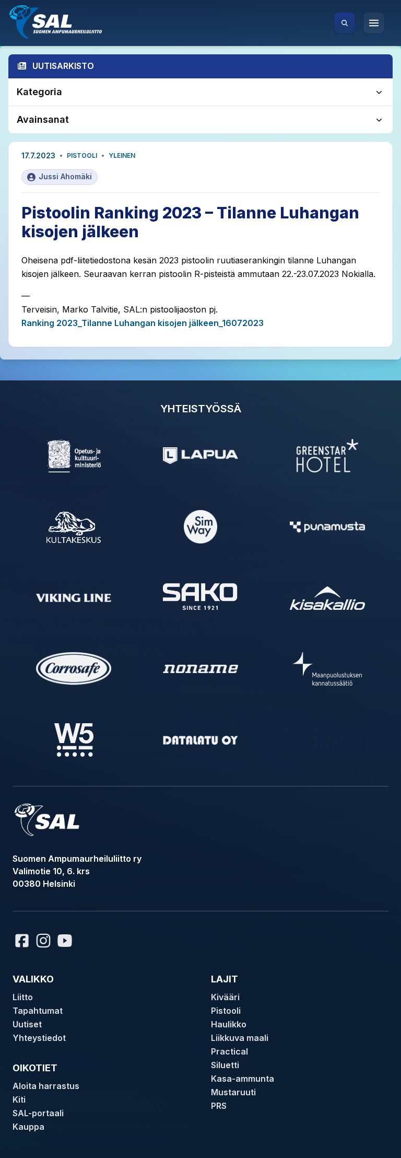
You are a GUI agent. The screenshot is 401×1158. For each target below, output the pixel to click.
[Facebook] (22, 940)
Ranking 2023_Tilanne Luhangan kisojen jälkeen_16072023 (142, 323)
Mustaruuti (233, 1092)
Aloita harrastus (46, 1086)
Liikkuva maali (239, 1038)
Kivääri (225, 997)
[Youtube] (66, 940)
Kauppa (28, 1126)
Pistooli (82, 155)
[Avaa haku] (344, 23)
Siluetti (225, 1065)
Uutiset (27, 1024)
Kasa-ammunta (242, 1078)
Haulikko (228, 1024)
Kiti (19, 1099)
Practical (229, 1051)
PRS (219, 1106)
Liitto (23, 997)
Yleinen (122, 155)
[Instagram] (43, 941)
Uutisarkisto (63, 66)
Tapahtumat (38, 1010)
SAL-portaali (38, 1113)
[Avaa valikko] (373, 23)
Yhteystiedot (39, 1038)
